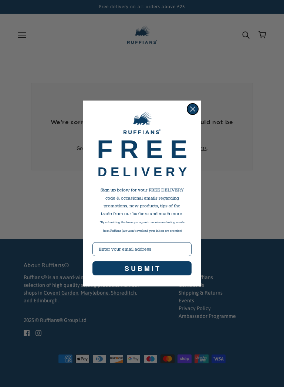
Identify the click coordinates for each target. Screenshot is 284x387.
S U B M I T (142, 268)
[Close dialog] (192, 109)
